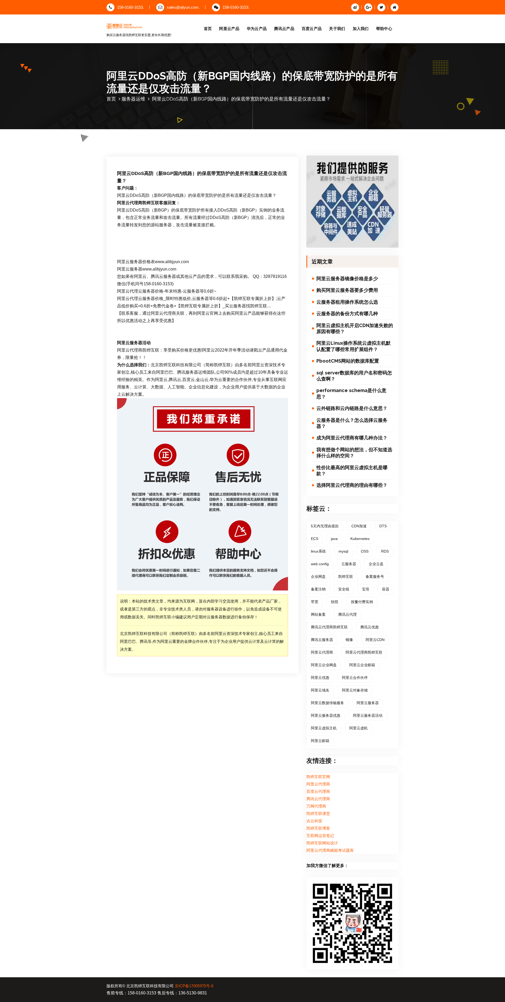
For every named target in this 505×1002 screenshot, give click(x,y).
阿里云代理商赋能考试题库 (330, 850)
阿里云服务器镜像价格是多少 (347, 278)
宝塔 (365, 589)
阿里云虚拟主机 (324, 728)
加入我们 (361, 28)
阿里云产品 (229, 28)
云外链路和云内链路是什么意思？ (351, 408)
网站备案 (318, 614)
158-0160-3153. (130, 7)
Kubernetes (360, 539)
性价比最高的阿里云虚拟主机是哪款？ (351, 470)
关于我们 (337, 28)
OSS (364, 551)
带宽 (314, 602)
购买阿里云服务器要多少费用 (347, 290)
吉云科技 (314, 821)
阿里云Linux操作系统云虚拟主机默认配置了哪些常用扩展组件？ (353, 346)
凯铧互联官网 (318, 777)
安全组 (343, 589)
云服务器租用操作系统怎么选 (347, 302)
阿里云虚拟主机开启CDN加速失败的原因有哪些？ (354, 328)
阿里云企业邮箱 (362, 665)
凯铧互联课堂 (318, 813)
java (334, 539)
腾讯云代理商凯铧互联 (329, 627)
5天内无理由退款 (325, 526)
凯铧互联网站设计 (322, 843)
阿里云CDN (375, 640)
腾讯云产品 (284, 28)
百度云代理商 (318, 791)
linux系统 (318, 551)
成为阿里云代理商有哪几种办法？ (351, 437)
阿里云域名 (320, 690)
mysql (343, 551)
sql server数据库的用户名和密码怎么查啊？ (354, 376)
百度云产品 (312, 28)
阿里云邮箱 (320, 741)
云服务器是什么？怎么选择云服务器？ (351, 423)
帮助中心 (384, 28)
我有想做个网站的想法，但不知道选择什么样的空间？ (354, 452)
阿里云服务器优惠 (325, 715)
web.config (320, 564)
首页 (208, 28)
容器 (385, 589)
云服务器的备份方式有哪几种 (347, 313)
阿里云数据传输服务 (327, 703)
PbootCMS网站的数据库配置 (347, 361)
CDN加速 (359, 526)
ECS (314, 539)
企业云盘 (376, 564)
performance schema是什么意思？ (351, 393)
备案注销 (318, 589)
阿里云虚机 (358, 728)
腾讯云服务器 (322, 640)
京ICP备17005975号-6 (194, 986)
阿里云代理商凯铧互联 (364, 652)
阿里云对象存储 (355, 690)
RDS (385, 551)
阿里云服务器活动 (367, 715)
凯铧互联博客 (318, 828)
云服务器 (348, 564)
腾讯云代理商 (318, 799)
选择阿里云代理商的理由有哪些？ (351, 485)
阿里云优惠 (320, 677)
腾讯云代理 (347, 614)
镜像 (349, 640)
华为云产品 (257, 28)
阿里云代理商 (322, 652)
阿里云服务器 (368, 703)
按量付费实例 (362, 602)
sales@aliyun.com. (183, 7)
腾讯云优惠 (369, 627)
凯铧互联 (345, 576)
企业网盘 (318, 576)
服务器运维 (133, 99)
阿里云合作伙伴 (355, 677)
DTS (383, 526)
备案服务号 (375, 576)
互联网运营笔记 (320, 836)
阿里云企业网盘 (324, 665)
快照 (334, 602)
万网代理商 (316, 806)
